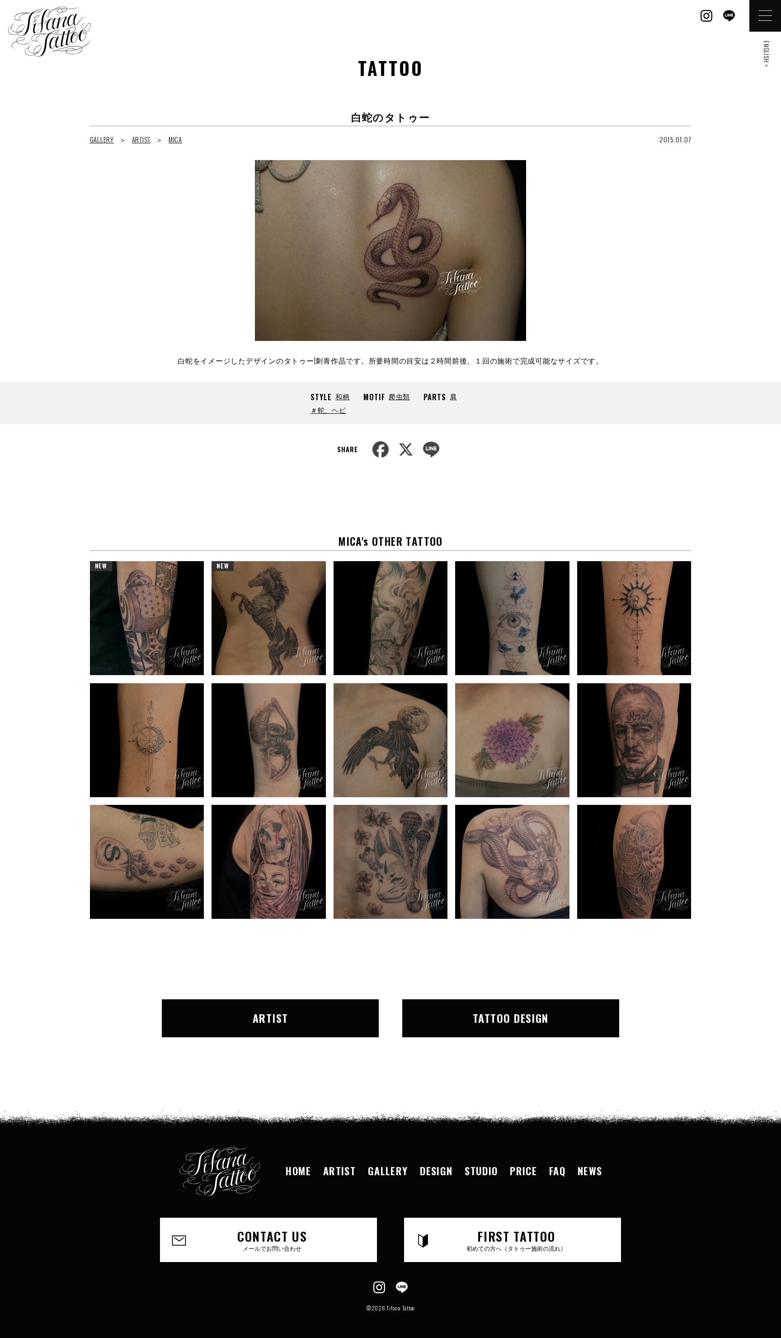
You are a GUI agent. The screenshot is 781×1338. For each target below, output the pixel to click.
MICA (175, 139)
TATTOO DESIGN (511, 1018)
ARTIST (141, 139)
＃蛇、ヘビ (328, 410)
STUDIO (481, 1170)
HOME (298, 1170)
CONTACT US (272, 1240)
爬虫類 (399, 396)
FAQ (557, 1170)
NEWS (590, 1170)
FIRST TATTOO (516, 1240)
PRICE (523, 1170)
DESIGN (436, 1170)
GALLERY (102, 139)
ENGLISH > (767, 54)
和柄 (342, 396)
